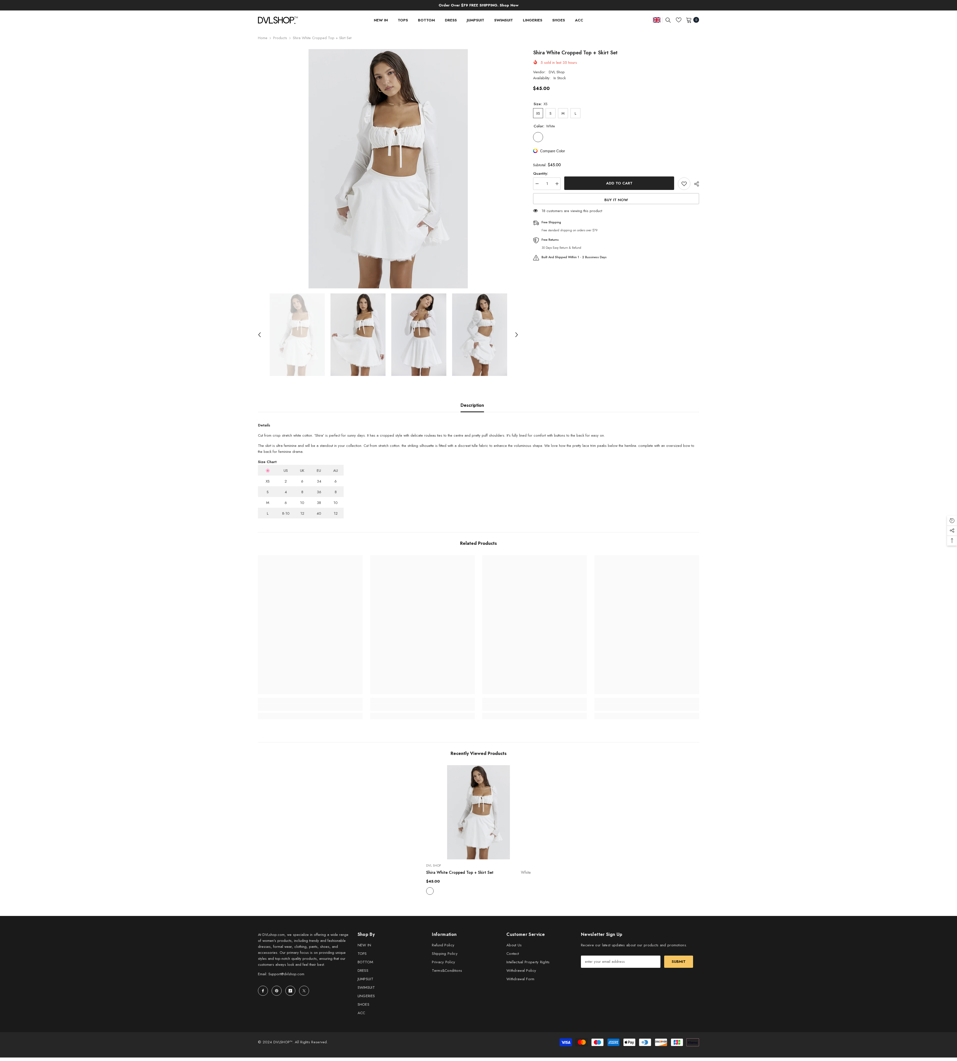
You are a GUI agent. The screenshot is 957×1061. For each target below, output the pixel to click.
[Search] (668, 19)
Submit (679, 961)
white (430, 891)
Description (472, 405)
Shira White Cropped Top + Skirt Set (478, 872)
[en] (656, 20)
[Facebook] (263, 991)
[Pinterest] (277, 991)
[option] (388, 168)
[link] (310, 707)
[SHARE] (694, 184)
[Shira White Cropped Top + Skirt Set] (478, 812)
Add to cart (619, 183)
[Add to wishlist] (684, 183)
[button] (259, 334)
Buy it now (616, 200)
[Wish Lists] (678, 20)
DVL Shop (557, 72)
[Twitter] (304, 991)
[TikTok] (290, 991)
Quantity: (540, 173)
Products (280, 38)
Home (262, 38)
